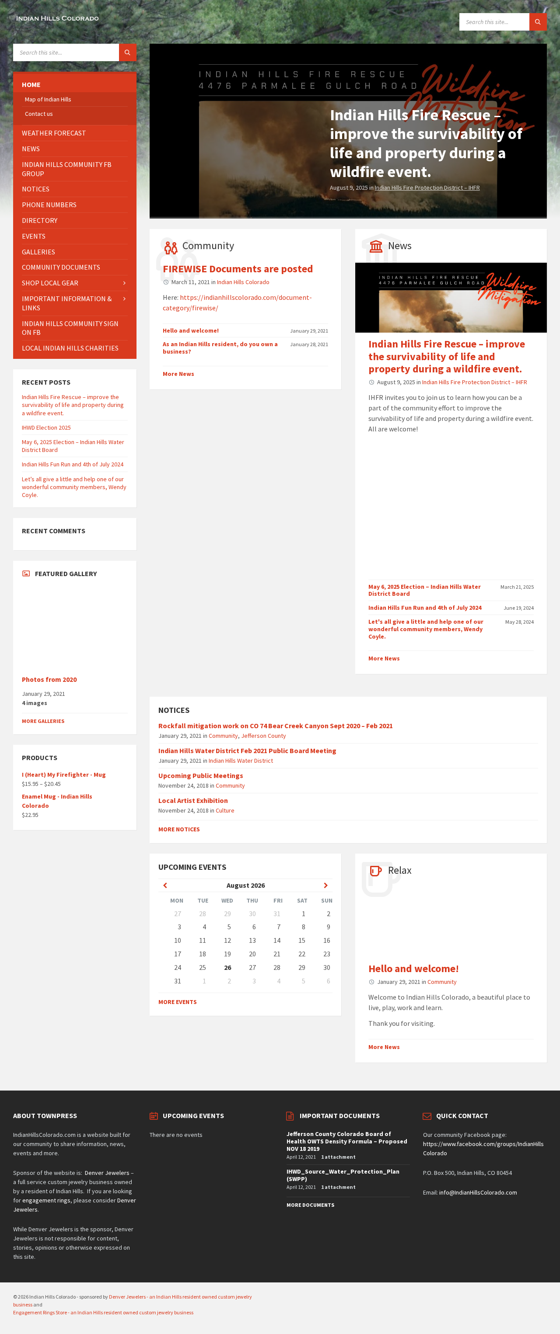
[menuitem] (75, 84)
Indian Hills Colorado (243, 282)
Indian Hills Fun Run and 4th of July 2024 (424, 607)
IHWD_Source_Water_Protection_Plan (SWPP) (343, 1175)
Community (208, 245)
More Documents (310, 1205)
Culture (225, 810)
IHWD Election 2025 (46, 427)
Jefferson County (263, 736)
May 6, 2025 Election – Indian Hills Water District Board (424, 590)
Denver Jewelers (107, 1173)
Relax (400, 870)
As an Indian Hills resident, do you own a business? (220, 347)
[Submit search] (538, 22)
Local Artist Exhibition (193, 800)
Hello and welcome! (191, 330)
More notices (179, 829)
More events (177, 1002)
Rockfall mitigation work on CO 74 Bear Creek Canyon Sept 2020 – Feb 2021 (275, 725)
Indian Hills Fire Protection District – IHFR (427, 187)
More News (178, 374)
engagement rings (46, 1200)
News (400, 245)
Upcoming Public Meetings (200, 775)
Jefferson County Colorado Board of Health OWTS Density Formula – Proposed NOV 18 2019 (347, 1141)
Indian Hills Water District (241, 760)
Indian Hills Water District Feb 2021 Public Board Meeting (247, 750)
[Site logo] (57, 21)
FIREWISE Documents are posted (238, 268)
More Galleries (43, 721)
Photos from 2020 (49, 679)
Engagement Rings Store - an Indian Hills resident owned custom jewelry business (103, 1312)
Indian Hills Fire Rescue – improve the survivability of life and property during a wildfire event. (426, 143)
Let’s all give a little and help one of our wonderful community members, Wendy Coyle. (74, 487)
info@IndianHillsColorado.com (478, 1192)
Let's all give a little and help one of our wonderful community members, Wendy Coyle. (425, 629)
